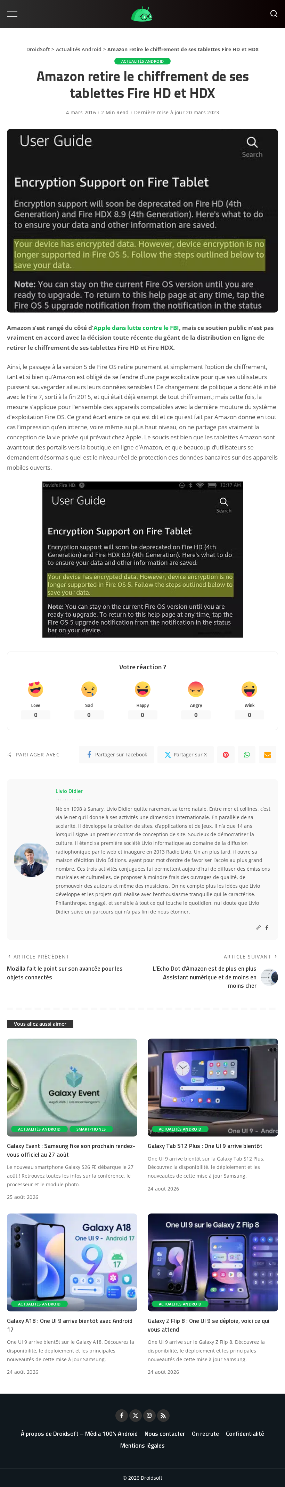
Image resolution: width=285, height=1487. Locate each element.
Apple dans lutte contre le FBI (136, 328)
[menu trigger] (15, 14)
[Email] (267, 754)
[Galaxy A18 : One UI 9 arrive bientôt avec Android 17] (72, 1262)
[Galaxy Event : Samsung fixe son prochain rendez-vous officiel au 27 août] (72, 1088)
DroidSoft (38, 49)
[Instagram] (149, 1415)
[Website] (258, 928)
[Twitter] (135, 1415)
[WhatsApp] (246, 754)
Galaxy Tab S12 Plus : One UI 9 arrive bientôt (205, 1145)
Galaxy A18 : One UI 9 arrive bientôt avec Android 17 (69, 1325)
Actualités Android (79, 49)
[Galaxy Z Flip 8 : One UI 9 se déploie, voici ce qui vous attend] (213, 1262)
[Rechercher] (274, 14)
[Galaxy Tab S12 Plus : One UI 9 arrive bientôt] (213, 1088)
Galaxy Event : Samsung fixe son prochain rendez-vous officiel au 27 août (71, 1150)
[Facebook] (266, 928)
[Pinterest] (226, 754)
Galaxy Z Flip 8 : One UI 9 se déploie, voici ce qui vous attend (208, 1325)
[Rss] (163, 1415)
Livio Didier (69, 791)
